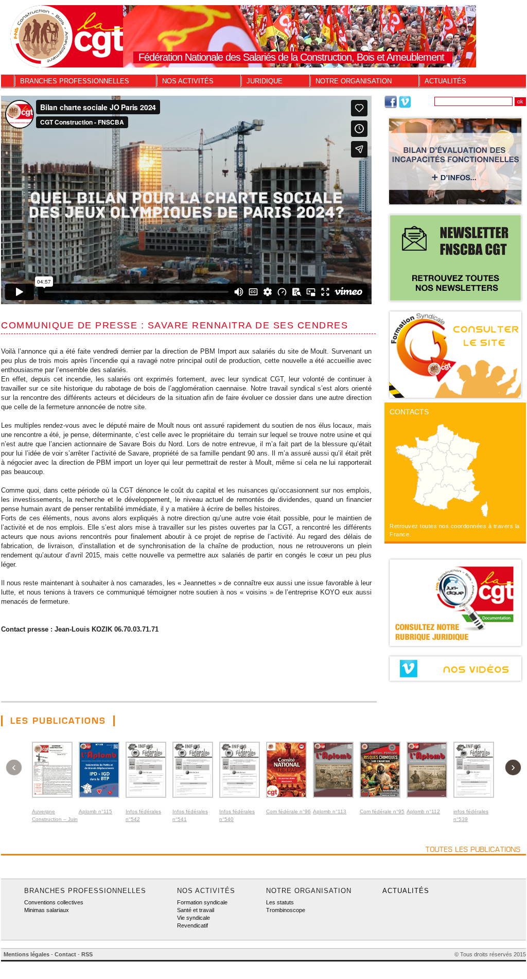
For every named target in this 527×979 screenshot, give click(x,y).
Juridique (265, 81)
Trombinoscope (285, 910)
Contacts (409, 412)
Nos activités (188, 81)
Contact (65, 954)
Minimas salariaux (46, 910)
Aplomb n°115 (95, 811)
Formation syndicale (202, 902)
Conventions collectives (53, 902)
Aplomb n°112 (423, 811)
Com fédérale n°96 (288, 811)
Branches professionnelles (74, 81)
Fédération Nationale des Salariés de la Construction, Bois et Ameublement (291, 57)
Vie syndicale (193, 918)
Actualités (445, 81)
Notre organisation (353, 81)
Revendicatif (192, 925)
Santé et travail (195, 910)
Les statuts (280, 902)
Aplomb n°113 (329, 811)
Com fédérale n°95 (382, 811)
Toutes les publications (473, 849)
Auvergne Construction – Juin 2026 (55, 819)
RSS (87, 954)
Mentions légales (26, 954)
